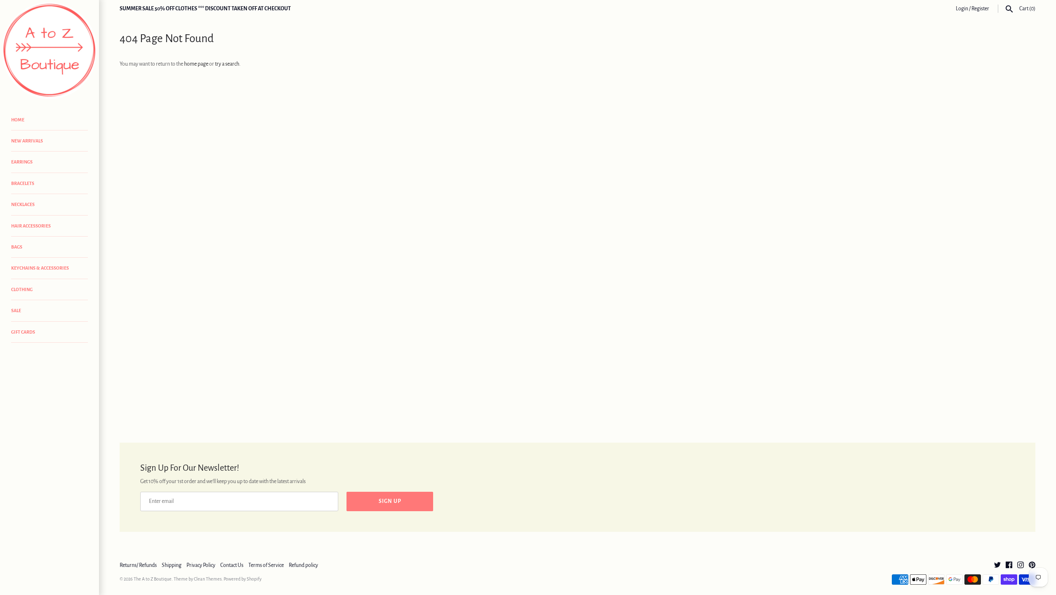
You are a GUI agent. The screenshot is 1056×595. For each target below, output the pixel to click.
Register (980, 9)
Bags (16, 246)
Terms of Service (266, 565)
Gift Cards (23, 332)
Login (962, 9)
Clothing (22, 289)
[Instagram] (1020, 565)
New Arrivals (27, 140)
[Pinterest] (1032, 565)
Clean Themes (208, 578)
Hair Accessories (31, 225)
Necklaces (23, 204)
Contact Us (231, 565)
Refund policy (303, 565)
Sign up (390, 501)
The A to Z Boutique (153, 578)
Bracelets (22, 183)
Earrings (22, 161)
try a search (227, 64)
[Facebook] (1009, 565)
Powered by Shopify (243, 578)
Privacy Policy (200, 565)
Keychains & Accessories (40, 267)
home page (196, 64)
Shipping (172, 565)
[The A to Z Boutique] (49, 50)
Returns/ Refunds (138, 565)
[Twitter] (997, 565)
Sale (16, 310)
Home (17, 119)
